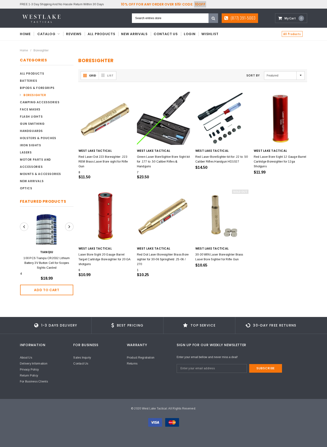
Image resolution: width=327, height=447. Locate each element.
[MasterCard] (172, 422)
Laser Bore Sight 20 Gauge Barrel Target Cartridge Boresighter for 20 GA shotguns (104, 259)
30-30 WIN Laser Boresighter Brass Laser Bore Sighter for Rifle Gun (219, 257)
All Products (292, 34)
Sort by (253, 75)
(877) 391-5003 (242, 18)
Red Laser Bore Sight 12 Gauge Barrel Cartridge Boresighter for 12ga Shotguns (280, 161)
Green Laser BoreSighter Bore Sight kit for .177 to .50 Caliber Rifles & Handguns (163, 161)
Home (24, 50)
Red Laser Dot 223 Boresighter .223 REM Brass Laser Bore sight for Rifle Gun (103, 161)
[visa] (155, 422)
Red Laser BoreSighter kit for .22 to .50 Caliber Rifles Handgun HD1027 (221, 159)
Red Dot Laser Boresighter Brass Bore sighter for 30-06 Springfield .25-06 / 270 (163, 259)
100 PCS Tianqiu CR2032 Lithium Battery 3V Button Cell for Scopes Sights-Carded (46, 262)
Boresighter (41, 50)
